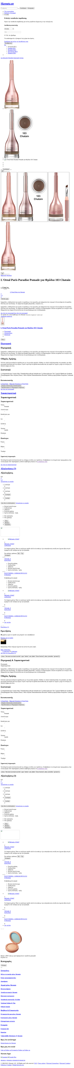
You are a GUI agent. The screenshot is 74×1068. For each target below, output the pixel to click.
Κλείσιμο (3, 965)
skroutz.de (16, 1060)
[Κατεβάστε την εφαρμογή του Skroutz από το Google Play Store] (12, 1057)
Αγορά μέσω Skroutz (8, 985)
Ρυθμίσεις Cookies (6, 1065)
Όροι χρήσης (41, 1063)
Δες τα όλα (7, 622)
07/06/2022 (7, 575)
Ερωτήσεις (5, 627)
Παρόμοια (7, 334)
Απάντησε (14, 651)
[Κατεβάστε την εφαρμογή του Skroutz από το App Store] (4, 1057)
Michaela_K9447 (9, 544)
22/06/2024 (7, 545)
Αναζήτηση (23, 8)
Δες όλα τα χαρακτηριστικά (8, 464)
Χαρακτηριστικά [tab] (5, 666)
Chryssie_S (7, 558)
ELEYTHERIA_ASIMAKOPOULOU (15, 573)
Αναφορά (7, 555)
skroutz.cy (4, 1060)
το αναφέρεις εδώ (42, 461)
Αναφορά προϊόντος (6, 316)
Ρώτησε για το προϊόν (7, 638)
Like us (3, 1050)
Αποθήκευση (8, 43)
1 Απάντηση (6, 651)
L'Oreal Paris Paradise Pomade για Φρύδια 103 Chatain (22, 328)
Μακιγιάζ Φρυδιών (6, 275)
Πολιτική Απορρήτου (52, 1063)
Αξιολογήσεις (8, 333)
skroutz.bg (22, 1060)
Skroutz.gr (7, 3)
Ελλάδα (6, 14)
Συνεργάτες (5, 971)
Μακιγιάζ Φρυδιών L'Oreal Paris (18, 384)
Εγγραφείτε (14, 1050)
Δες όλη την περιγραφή (7, 313)
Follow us (8, 1050)
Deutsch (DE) (12, 53)
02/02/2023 (7, 560)
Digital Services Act (18, 1065)
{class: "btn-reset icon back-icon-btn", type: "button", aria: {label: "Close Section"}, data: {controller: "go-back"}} (30, 656)
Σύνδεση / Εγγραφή (10, 13)
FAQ (35, 1063)
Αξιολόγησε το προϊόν (7, 481)
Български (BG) (13, 51)
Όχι (22, 553)
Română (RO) (12, 50)
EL (5, 45)
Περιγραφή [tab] (4, 664)
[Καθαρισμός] (18, 8)
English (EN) (12, 48)
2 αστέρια (7, 494)
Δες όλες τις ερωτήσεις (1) (8, 653)
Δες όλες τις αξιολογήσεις (8, 503)
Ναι (19, 553)
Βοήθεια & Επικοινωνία (9, 1010)
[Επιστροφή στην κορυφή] (1, 967)
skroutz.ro (10, 1060)
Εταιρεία (4, 1025)
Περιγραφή (7, 331)
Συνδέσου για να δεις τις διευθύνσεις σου (16, 41)
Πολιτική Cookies (65, 1063)
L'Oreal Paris (4, 384)
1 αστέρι (7, 498)
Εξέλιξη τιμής (4, 299)
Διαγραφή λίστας (18, 58)
